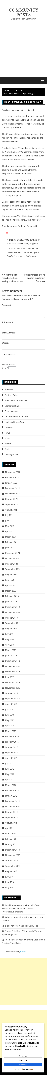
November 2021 (12, 493)
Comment (6, 305)
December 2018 (12, 660)
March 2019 (10, 650)
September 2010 (13, 866)
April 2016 (10, 725)
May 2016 (9, 720)
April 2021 (10, 531)
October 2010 (11, 860)
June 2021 (9, 520)
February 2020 (12, 596)
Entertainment (11, 411)
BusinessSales (11, 395)
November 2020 (12, 558)
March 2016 (10, 731)
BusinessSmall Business (16, 400)
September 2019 (13, 623)
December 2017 (12, 671)
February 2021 (12, 542)
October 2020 (11, 563)
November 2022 (12, 472)
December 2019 (12, 607)
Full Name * (7, 322)
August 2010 (11, 871)
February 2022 (12, 477)
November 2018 (12, 666)
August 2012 (11, 758)
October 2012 (11, 747)
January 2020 (11, 601)
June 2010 (9, 882)
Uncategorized (11, 454)
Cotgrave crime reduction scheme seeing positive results (12, 278)
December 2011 (12, 801)
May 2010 (9, 887)
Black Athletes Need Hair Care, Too (21, 925)
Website (6, 343)
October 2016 (11, 693)
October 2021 (11, 499)
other (7, 438)
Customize (23, 1056)
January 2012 (11, 795)
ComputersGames (13, 405)
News (7, 432)
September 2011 (13, 817)
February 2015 (12, 741)
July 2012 (9, 763)
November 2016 (12, 687)
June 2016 (9, 714)
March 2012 (10, 785)
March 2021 (10, 536)
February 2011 (12, 839)
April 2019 (10, 644)
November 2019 (12, 612)
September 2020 (13, 569)
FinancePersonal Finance (16, 416)
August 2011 (11, 822)
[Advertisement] (23, 47)
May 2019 (9, 639)
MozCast (23, 952)
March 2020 (10, 590)
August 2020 (11, 574)
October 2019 (11, 617)
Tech (32, 110)
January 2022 (11, 483)
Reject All (23, 1060)
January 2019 (11, 655)
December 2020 (12, 553)
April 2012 (10, 779)
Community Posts (23, 12)
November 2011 (12, 806)
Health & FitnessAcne (14, 422)
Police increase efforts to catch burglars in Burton (34, 278)
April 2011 (10, 828)
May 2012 (9, 774)
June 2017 (9, 677)
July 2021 (9, 515)
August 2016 (11, 704)
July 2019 (9, 634)
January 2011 (11, 844)
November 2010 (12, 855)
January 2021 (11, 547)
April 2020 (10, 585)
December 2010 (12, 849)
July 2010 (9, 876)
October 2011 (11, 812)
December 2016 (12, 682)
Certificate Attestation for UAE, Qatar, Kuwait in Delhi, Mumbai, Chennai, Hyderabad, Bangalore (21, 908)
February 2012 (12, 790)
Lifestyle (9, 427)
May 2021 (9, 526)
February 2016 (12, 736)
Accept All (23, 1065)
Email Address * (9, 332)
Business (9, 389)
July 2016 (9, 709)
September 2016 (13, 698)
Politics (8, 443)
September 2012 (13, 752)
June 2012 (9, 768)
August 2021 (11, 509)
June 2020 (9, 580)
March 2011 (10, 833)
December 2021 (12, 488)
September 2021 (13, 504)
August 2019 (11, 628)
